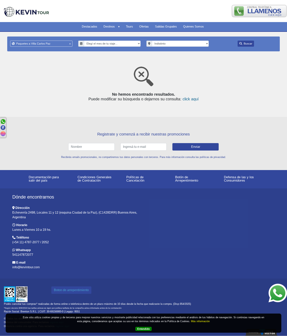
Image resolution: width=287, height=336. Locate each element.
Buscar (247, 43)
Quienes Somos (193, 26)
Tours (129, 26)
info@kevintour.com (26, 267)
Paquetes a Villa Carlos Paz (43, 43)
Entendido (143, 328)
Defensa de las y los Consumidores (239, 178)
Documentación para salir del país (44, 178)
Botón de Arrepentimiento (186, 178)
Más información (200, 321)
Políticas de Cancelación (135, 178)
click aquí (191, 99)
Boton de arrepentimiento (71, 290)
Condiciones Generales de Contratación (94, 178)
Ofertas (144, 26)
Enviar (195, 146)
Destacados (89, 26)
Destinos (109, 26)
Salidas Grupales (166, 26)
